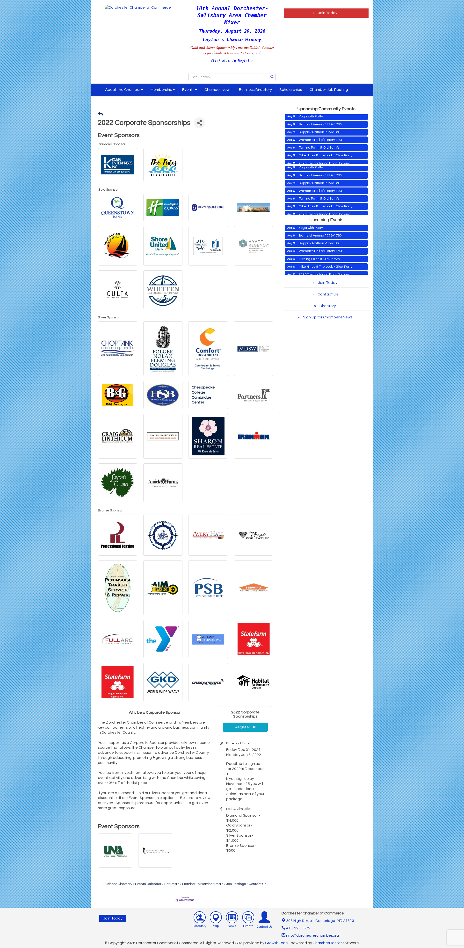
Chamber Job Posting (329, 90)
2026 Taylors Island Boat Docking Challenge (324, 148)
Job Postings (236, 884)
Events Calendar (148, 884)
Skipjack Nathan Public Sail (319, 114)
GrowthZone (276, 943)
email (256, 52)
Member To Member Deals (202, 884)
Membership (161, 90)
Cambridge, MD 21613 (320, 921)
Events (188, 90)
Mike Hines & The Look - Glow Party (325, 138)
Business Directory (255, 90)
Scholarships (290, 90)
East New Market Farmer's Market (325, 158)
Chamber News (218, 90)
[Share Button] (199, 122)
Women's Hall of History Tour (320, 122)
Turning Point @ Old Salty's (319, 130)
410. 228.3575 (297, 928)
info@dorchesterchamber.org (312, 935)
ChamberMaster (327, 943)
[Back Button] (100, 114)
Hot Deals (171, 884)
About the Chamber (123, 90)
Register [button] (242, 727)
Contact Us (257, 884)
